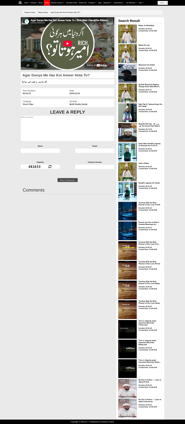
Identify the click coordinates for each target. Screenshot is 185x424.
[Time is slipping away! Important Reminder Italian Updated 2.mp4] (127, 368)
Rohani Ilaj (82, 3)
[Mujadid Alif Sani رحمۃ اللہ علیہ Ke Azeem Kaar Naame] (127, 132)
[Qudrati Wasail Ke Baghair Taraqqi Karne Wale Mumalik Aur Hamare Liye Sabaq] (127, 93)
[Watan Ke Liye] (127, 53)
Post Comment (67, 180)
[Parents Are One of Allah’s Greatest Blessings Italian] (127, 230)
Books (41, 3)
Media (47, 3)
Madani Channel (57, 3)
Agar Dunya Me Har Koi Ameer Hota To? (65, 12)
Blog (99, 3)
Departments (118, 3)
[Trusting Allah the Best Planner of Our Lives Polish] (127, 211)
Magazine (107, 3)
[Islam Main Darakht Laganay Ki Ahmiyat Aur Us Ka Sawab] (127, 152)
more (141, 3)
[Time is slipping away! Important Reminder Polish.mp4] (127, 329)
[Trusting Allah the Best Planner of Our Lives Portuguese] (127, 250)
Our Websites (131, 3)
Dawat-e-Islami (30, 12)
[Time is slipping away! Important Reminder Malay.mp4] (127, 349)
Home (26, 3)
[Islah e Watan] (127, 171)
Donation (91, 3)
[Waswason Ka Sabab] (127, 73)
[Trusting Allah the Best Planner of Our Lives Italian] (127, 309)
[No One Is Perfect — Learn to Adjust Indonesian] (127, 408)
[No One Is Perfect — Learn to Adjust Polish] (127, 388)
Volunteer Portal (71, 3)
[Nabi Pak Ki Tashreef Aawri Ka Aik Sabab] (127, 112)
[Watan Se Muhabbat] (127, 34)
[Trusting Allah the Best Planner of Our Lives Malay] (127, 290)
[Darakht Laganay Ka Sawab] (127, 191)
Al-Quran (33, 3)
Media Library (43, 12)
